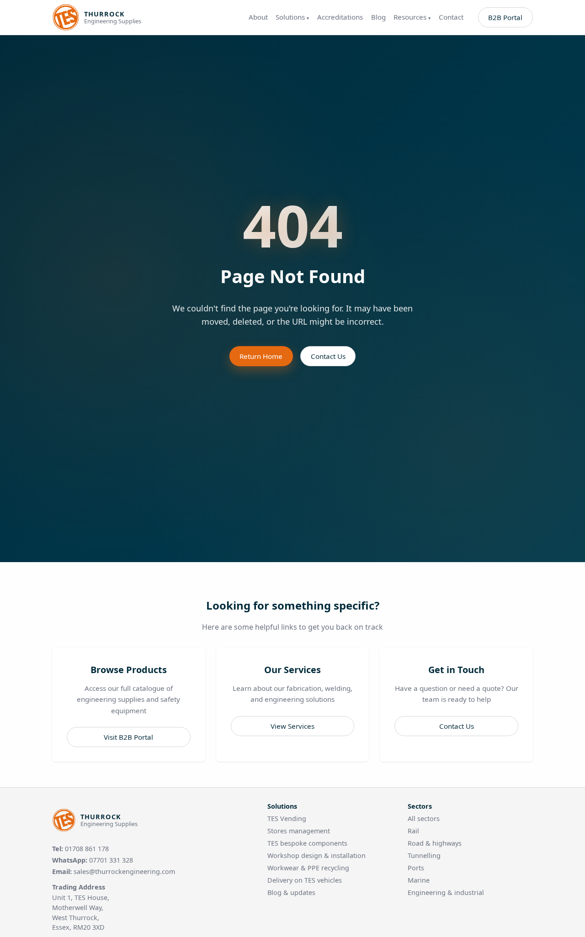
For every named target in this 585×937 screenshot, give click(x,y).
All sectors (424, 818)
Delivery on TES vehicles (304, 880)
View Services (292, 726)
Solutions (292, 17)
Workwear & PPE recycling (308, 867)
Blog (378, 17)
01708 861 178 (87, 848)
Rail (413, 830)
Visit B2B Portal (128, 737)
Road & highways (435, 843)
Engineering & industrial (446, 892)
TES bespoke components (307, 843)
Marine (419, 880)
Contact (451, 17)
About (258, 17)
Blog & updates (291, 892)
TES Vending (286, 818)
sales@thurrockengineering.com (124, 871)
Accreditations (340, 17)
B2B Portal (505, 17)
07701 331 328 (111, 860)
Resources (412, 17)
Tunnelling (424, 855)
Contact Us (328, 356)
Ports (416, 867)
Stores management (298, 830)
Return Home (260, 356)
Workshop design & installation (316, 855)
